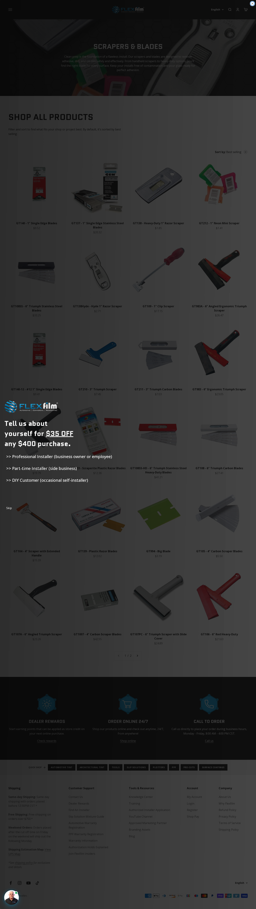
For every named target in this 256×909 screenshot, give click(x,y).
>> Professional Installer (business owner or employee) (59, 456)
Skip (9, 508)
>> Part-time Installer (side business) (41, 468)
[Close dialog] (252, 3)
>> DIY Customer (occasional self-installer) (47, 480)
